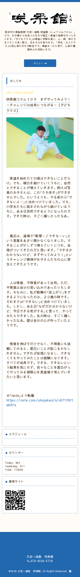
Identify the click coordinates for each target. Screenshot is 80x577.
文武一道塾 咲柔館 (29, 571)
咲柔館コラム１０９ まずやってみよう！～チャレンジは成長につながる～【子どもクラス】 (38, 104)
